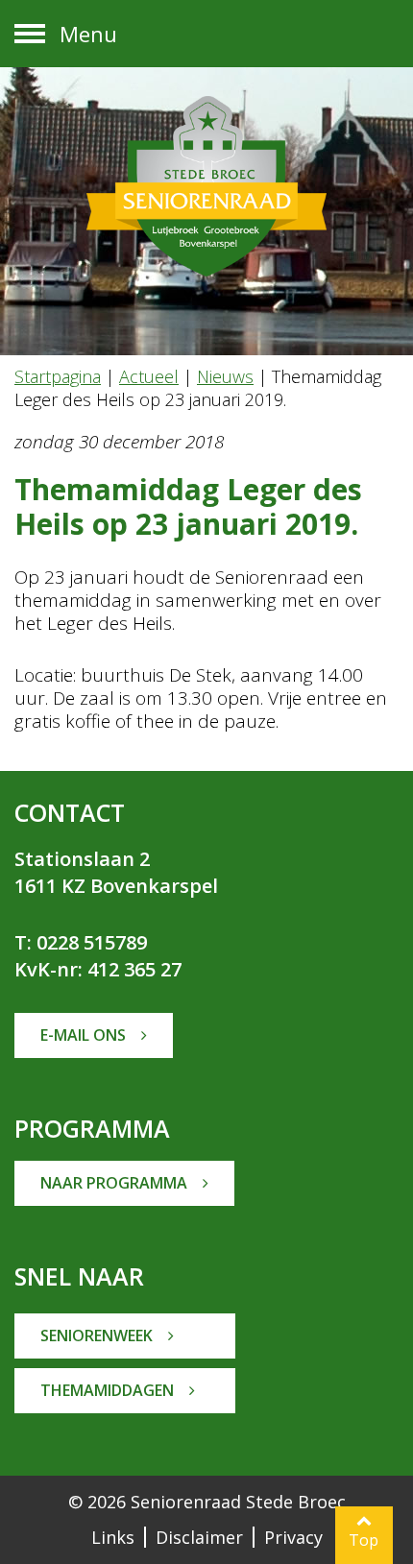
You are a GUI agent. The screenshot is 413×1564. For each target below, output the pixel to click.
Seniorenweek (98, 1335)
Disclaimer (199, 1537)
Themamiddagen (109, 1390)
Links (112, 1537)
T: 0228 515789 (80, 942)
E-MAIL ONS (85, 1035)
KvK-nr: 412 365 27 (98, 969)
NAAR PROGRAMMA (115, 1182)
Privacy (293, 1537)
